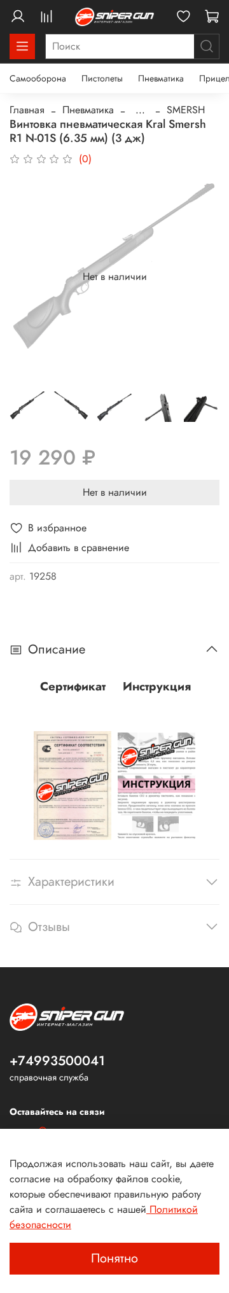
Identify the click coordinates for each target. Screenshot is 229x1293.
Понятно (114, 1258)
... (140, 110)
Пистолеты (102, 78)
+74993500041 (57, 1060)
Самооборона (38, 78)
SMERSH (186, 109)
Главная (27, 109)
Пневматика (161, 78)
